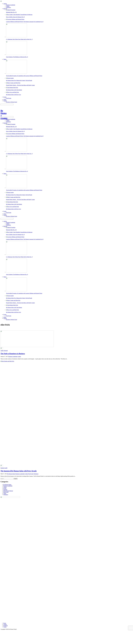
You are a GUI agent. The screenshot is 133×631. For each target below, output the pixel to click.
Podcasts (5, 8)
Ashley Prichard (4, 350)
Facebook (5, 625)
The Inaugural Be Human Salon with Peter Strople (19, 471)
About (4, 99)
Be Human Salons (11, 473)
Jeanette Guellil (4, 468)
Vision (4, 493)
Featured (5, 489)
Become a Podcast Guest (11, 102)
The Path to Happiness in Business (13, 353)
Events (4, 97)
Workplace (8, 7)
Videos (4, 59)
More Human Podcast (8, 490)
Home (4, 623)
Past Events (8, 98)
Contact (5, 100)
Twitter (4, 626)
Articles (5, 3)
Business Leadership (10, 4)
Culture (7, 6)
